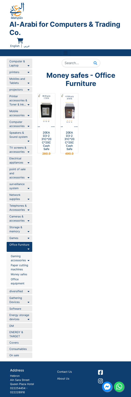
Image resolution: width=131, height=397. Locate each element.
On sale (14, 355)
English (14, 46)
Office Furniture (19, 244)
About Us (63, 378)
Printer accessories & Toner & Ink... (18, 100)
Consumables (18, 349)
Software (15, 308)
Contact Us (64, 371)
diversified (16, 291)
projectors (16, 89)
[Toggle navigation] (65, 52)
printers (14, 72)
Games (13, 238)
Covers (14, 342)
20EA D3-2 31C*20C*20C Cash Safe (46, 141)
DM (11, 325)
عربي (27, 46)
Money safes (19, 274)
